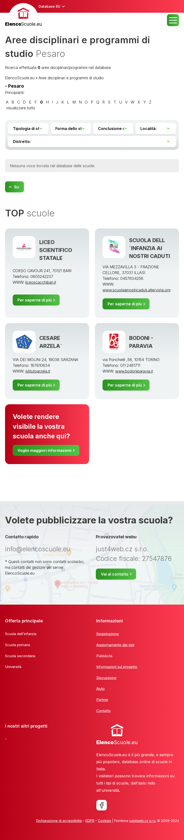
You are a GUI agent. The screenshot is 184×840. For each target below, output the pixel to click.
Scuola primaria (17, 645)
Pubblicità (104, 656)
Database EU (49, 6)
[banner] (23, 15)
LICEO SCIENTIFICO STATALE (55, 250)
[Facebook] (101, 805)
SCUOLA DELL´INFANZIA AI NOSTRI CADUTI (149, 248)
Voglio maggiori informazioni (44, 450)
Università (13, 666)
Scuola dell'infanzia (20, 634)
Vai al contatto (114, 574)
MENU (173, 20)
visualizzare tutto (20, 107)
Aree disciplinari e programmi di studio (71, 77)
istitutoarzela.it (37, 371)
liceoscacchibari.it (40, 282)
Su (16, 186)
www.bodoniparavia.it (134, 371)
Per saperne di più (34, 300)
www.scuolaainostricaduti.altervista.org (136, 290)
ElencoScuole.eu (19, 77)
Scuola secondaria (20, 656)
